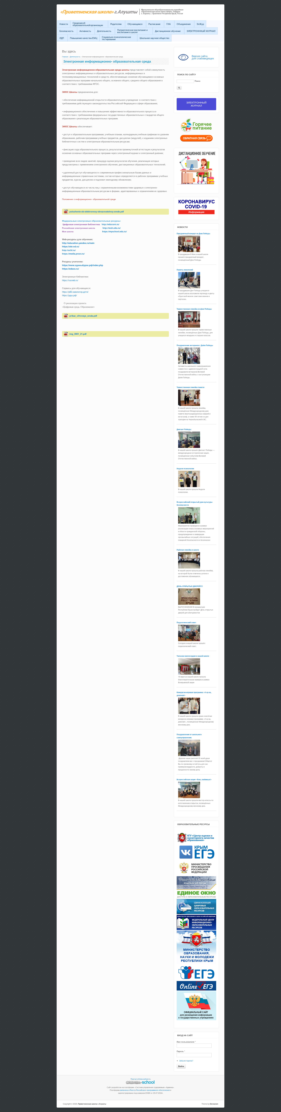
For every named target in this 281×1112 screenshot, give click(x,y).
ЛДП (61, 37)
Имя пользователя (186, 1041)
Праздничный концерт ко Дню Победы (193, 233)
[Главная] (129, 13)
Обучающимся (134, 23)
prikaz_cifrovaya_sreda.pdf (83, 315)
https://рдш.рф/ (69, 295)
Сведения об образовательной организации (88, 24)
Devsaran (214, 1103)
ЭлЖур (200, 23)
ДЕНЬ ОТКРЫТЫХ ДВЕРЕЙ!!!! (190, 586)
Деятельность (104, 30)
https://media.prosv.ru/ (73, 253)
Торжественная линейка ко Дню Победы (194, 309)
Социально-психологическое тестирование (116, 38)
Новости (63, 23)
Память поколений (185, 269)
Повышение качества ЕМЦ (83, 37)
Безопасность (66, 30)
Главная (65, 56)
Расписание (154, 23)
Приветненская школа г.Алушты (92, 1103)
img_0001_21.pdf (77, 333)
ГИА (168, 23)
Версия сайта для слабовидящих (203, 57)
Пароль (181, 1051)
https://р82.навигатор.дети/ (75, 291)
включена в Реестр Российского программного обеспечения (145, 1090)
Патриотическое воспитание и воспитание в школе (132, 31)
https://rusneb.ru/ (70, 280)
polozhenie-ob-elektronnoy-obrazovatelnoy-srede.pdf (96, 211)
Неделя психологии (185, 468)
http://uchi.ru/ (69, 250)
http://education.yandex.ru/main (78, 243)
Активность (85, 30)
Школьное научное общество (154, 37)
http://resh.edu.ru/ (112, 227)
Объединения (184, 23)
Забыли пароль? (186, 1060)
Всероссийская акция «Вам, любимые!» (194, 779)
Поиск (197, 81)
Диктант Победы (184, 429)
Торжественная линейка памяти (191, 387)
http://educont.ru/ (110, 224)
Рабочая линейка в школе (188, 549)
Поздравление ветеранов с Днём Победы (195, 345)
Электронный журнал (196, 103)
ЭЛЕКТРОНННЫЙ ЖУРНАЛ (201, 30)
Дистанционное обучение (168, 30)
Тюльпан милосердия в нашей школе (193, 656)
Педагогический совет (186, 622)
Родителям (115, 23)
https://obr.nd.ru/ (70, 246)
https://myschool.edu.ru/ (114, 231)
